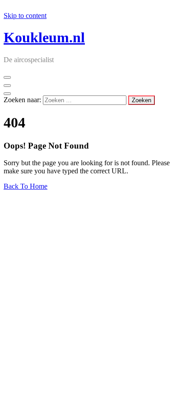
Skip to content (25, 15)
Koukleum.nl (44, 37)
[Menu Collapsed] (7, 77)
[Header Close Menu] (7, 85)
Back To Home (25, 186)
